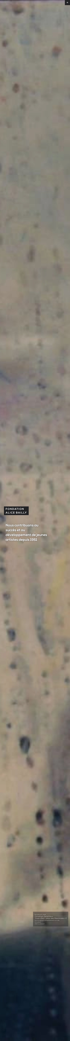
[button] (67, 2)
